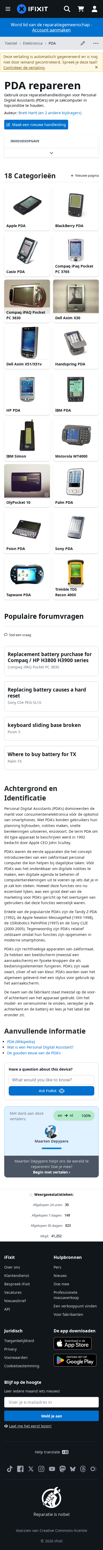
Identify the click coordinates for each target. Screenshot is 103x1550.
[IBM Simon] (27, 435)
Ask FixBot (48, 1090)
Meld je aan (51, 1415)
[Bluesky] (73, 1469)
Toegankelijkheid (19, 1340)
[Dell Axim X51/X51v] (27, 343)
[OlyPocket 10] (27, 481)
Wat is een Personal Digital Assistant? (40, 1047)
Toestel (11, 43)
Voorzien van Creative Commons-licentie (51, 1530)
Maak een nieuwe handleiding (39, 124)
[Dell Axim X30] (76, 297)
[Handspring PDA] (76, 343)
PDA (52, 43)
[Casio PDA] (27, 251)
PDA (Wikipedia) (21, 1041)
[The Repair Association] (93, 1469)
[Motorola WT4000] (76, 435)
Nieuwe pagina (87, 175)
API (7, 1309)
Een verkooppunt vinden (75, 1305)
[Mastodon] (62, 1469)
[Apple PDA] (27, 204)
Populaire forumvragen (44, 616)
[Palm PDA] (76, 481)
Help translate (47, 1451)
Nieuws (60, 1275)
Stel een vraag (20, 632)
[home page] (32, 9)
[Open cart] (81, 9)
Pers (57, 1267)
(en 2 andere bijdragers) (59, 112)
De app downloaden (75, 1331)
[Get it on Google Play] (75, 1360)
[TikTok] (10, 1469)
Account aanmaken (51, 30)
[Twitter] (31, 1469)
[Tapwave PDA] (27, 574)
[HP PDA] (27, 389)
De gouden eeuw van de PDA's (34, 1052)
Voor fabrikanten (68, 1314)
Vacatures (13, 1292)
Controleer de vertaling (24, 67)
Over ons (12, 1267)
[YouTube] (52, 1469)
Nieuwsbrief (15, 1300)
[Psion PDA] (27, 527)
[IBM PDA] (76, 389)
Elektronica (33, 43)
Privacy (10, 1349)
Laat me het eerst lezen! (30, 1425)
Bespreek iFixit (17, 1283)
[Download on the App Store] (73, 1343)
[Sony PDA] (76, 527)
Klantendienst (16, 1275)
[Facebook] (20, 1469)
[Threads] (83, 1469)
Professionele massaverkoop (66, 1295)
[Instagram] (41, 1469)
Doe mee (61, 1283)
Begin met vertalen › (51, 1172)
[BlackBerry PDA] (76, 204)
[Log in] (94, 9)
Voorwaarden (16, 1357)
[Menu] (8, 9)
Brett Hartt (27, 112)
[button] (67, 9)
